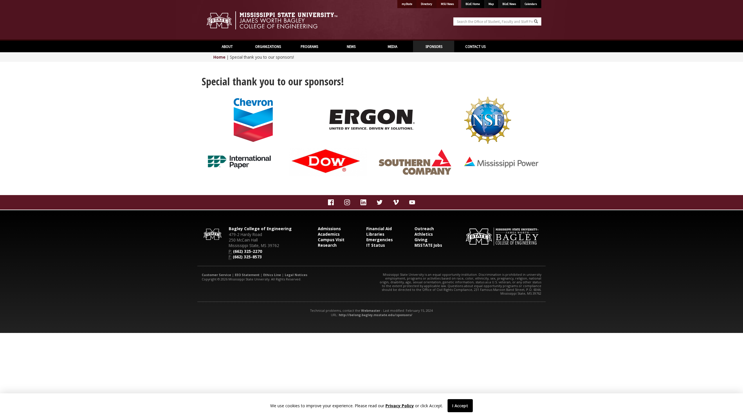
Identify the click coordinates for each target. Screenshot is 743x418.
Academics (329, 234)
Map (491, 4)
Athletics (423, 234)
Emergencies (379, 239)
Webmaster (370, 310)
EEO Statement (247, 275)
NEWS (351, 46)
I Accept (460, 405)
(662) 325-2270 (247, 251)
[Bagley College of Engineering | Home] (284, 20)
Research (327, 245)
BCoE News (509, 4)
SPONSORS (433, 46)
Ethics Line (272, 275)
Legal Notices (296, 275)
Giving (421, 239)
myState (407, 4)
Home (219, 57)
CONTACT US (475, 46)
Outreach (424, 228)
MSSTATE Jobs (428, 245)
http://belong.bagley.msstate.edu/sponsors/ (375, 315)
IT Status (375, 245)
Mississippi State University (216, 20)
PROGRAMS (309, 46)
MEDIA (392, 46)
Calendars (531, 4)
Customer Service (216, 275)
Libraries (375, 234)
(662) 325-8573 (247, 257)
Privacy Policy (399, 405)
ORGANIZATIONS (268, 46)
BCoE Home (473, 4)
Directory (426, 4)
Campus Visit (331, 239)
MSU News (447, 4)
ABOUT (227, 46)
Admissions (329, 228)
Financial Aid (379, 228)
